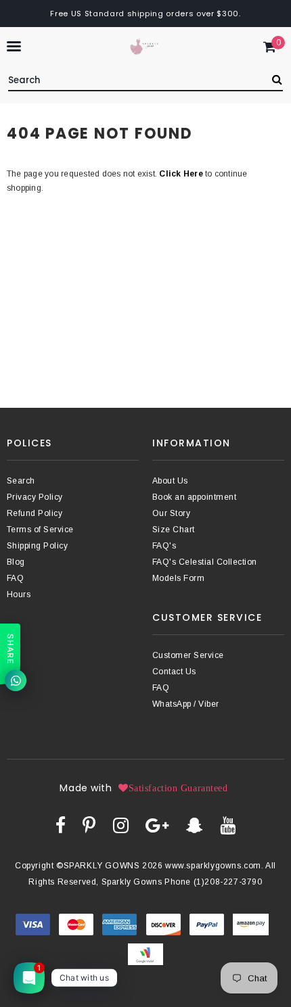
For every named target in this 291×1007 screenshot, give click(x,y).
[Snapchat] (194, 825)
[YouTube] (227, 825)
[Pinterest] (89, 825)
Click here (182, 174)
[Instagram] (121, 825)
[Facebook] (60, 825)
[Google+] (157, 825)
